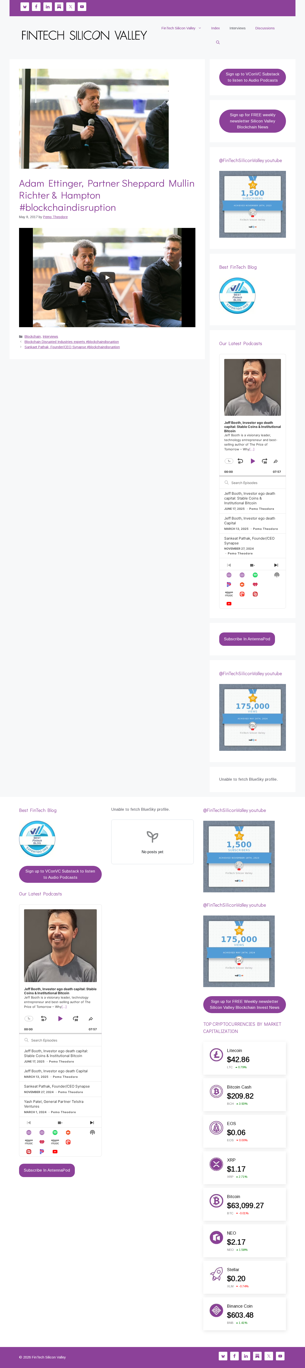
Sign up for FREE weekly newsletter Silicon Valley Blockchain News (252, 121)
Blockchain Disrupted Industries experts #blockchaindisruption (72, 342)
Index (215, 28)
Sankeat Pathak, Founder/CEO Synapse (57, 1086)
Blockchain (33, 336)
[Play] (107, 277)
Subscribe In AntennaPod (247, 639)
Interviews (237, 28)
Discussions (265, 28)
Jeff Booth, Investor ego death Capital (56, 1071)
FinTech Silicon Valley (178, 28)
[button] (217, 42)
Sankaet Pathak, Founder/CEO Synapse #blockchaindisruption (72, 347)
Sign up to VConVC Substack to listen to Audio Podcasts (252, 77)
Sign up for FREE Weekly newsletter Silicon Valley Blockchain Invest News (245, 1004)
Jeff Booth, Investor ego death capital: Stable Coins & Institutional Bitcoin (249, 498)
